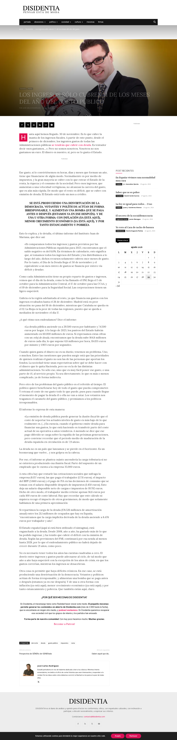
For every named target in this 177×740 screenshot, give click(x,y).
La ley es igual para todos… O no (134, 204)
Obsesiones (39, 22)
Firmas (100, 22)
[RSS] (85, 724)
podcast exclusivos (68, 610)
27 (137, 277)
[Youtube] (99, 724)
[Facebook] (21, 124)
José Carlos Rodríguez (32, 108)
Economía (29, 29)
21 (142, 272)
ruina (73, 643)
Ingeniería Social (122, 219)
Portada (27, 22)
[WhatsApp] (33, 124)
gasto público (53, 643)
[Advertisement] (110, 9)
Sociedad (65, 22)
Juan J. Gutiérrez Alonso (132, 207)
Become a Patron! (64, 624)
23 (154, 272)
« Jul (118, 285)
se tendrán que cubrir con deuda (71, 145)
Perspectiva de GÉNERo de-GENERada (35, 654)
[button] (154, 22)
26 (132, 277)
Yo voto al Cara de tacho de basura (135, 227)
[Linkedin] (39, 124)
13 (137, 267)
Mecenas (90, 22)
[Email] (45, 124)
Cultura (78, 22)
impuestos (64, 643)
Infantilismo (120, 231)
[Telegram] (51, 124)
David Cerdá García (131, 196)
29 (148, 277)
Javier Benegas (135, 219)
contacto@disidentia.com (94, 716)
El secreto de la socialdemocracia (134, 215)
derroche (34, 643)
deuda (43, 643)
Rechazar (133, 736)
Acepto (118, 736)
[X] (27, 124)
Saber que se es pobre (128, 192)
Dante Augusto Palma (134, 231)
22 (148, 272)
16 (154, 267)
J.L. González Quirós (131, 184)
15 (148, 267)
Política (52, 22)
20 (137, 272)
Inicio (21, 29)
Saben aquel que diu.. (100, 654)
